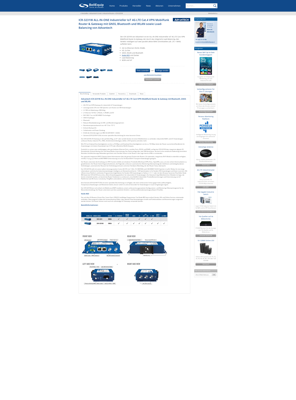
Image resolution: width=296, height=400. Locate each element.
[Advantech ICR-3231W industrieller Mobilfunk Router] (82, 70)
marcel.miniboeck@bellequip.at (205, 42)
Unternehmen (174, 6)
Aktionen (159, 6)
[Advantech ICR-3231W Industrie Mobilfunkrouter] (82, 77)
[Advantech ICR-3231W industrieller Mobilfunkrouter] (103, 70)
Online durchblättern (206, 84)
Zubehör (112, 94)
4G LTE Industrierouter (206, 170)
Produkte (124, 6)
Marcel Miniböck (210, 30)
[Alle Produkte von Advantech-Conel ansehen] (180, 19)
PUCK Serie (206, 165)
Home (112, 6)
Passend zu (122, 94)
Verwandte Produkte (99, 94)
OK (214, 275)
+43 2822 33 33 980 (201, 39)
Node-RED (126, 55)
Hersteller (137, 6)
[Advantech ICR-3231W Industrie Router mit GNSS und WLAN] (89, 70)
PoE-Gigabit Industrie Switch (206, 193)
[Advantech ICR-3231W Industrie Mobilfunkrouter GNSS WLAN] (89, 77)
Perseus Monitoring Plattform (205, 117)
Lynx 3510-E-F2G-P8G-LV (205, 212)
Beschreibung (84, 94)
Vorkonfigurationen (206, 112)
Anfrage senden (162, 70)
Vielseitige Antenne (205, 147)
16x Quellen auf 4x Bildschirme (206, 217)
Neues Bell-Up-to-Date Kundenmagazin (205, 53)
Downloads (132, 94)
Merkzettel (212, 13)
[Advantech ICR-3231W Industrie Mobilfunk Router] (110, 70)
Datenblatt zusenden (152, 79)
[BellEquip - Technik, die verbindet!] (91, 6)
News (148, 6)
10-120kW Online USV (205, 240)
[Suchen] (215, 5)
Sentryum (205, 264)
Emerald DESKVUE (206, 235)
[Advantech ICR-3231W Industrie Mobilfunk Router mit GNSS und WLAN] (96, 77)
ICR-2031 (206, 187)
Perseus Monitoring (206, 142)
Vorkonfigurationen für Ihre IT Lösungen (206, 90)
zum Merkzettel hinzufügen (152, 75)
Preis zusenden (143, 70)
